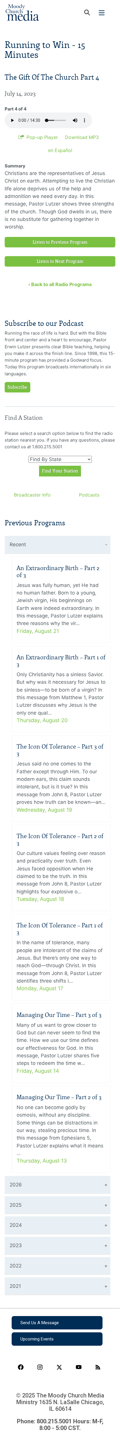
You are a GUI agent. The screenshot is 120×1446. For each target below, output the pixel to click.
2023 (16, 1245)
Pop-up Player (42, 137)
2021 (15, 1286)
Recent (18, 544)
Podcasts (89, 495)
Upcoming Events (37, 1339)
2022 (16, 1266)
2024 (16, 1225)
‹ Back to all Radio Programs (60, 284)
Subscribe (17, 387)
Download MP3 (82, 137)
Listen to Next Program (60, 261)
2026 (16, 1185)
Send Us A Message (39, 1322)
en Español (60, 150)
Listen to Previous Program (60, 242)
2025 (16, 1205)
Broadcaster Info (32, 495)
